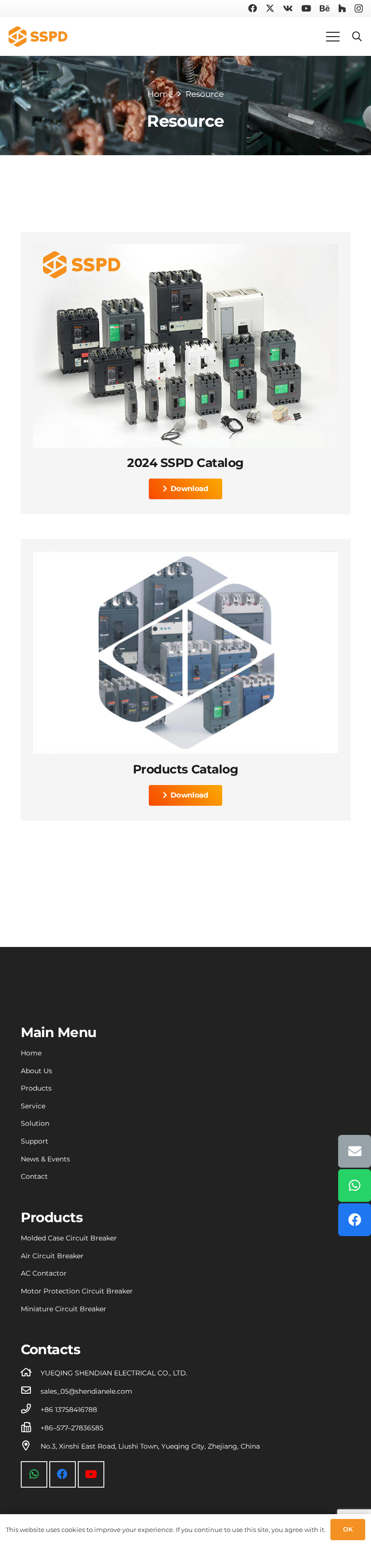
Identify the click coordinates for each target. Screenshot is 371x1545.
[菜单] (333, 37)
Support (34, 1141)
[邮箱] (354, 1151)
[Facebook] (252, 8)
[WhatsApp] (34, 1474)
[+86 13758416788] (31, 1409)
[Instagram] (359, 8)
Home (31, 1053)
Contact (34, 1176)
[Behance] (324, 8)
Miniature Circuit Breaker (63, 1309)
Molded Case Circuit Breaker (69, 1238)
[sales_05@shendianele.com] (31, 1391)
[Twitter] (270, 8)
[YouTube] (306, 8)
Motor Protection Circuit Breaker (77, 1291)
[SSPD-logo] (38, 36)
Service (33, 1106)
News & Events (45, 1159)
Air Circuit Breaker (52, 1256)
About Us (36, 1070)
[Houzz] (342, 8)
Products (36, 1088)
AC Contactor (44, 1273)
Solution (35, 1123)
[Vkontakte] (288, 8)
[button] (357, 36)
